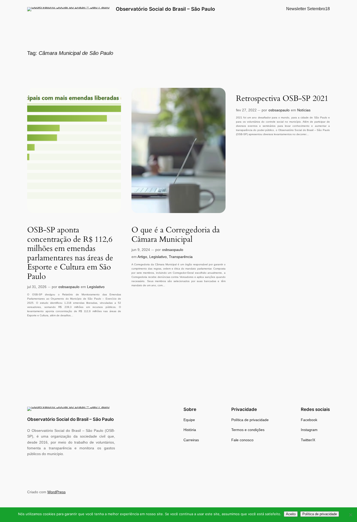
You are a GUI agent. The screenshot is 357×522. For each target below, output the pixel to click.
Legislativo (96, 287)
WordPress (56, 492)
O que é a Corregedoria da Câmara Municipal (175, 235)
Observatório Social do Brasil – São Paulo (165, 9)
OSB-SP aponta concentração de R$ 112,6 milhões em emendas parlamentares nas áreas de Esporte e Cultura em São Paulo (70, 253)
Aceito (291, 514)
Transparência (181, 257)
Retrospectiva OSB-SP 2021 (282, 99)
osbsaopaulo (68, 287)
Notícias (303, 110)
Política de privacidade (319, 514)
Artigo (142, 257)
